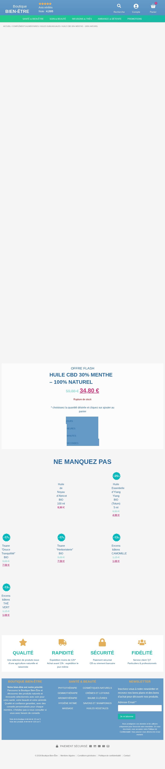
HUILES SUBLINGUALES (50, 26)
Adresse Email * (127, 702)
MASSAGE (67, 708)
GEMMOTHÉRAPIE (68, 693)
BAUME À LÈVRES (97, 698)
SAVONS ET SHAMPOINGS (97, 703)
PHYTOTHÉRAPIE (67, 688)
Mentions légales (67, 756)
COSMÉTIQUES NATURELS (97, 688)
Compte (136, 12)
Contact (127, 756)
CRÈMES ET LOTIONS (97, 693)
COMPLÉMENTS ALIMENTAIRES (25, 26)
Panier (153, 12)
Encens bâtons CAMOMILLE (119, 549)
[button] (119, 6)
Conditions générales (87, 756)
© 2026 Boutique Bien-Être (46, 756)
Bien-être (17, 11)
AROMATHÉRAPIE (67, 698)
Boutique (20, 6)
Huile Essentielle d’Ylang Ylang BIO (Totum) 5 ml (118, 496)
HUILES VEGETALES (97, 708)
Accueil (7, 26)
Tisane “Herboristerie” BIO (65, 549)
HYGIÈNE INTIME (67, 703)
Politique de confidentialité (109, 756)
